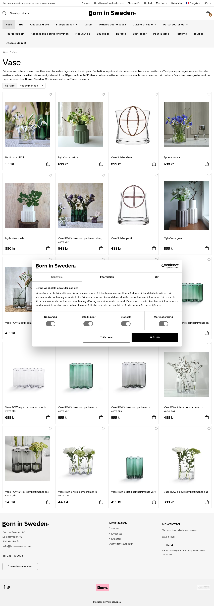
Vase (9, 24)
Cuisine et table (143, 24)
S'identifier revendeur (121, 543)
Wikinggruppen (113, 602)
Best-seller (140, 33)
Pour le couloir (15, 33)
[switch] (88, 323)
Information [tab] (107, 277)
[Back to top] (207, 601)
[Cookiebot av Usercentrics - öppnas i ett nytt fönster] (164, 265)
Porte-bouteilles (173, 24)
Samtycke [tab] (57, 277)
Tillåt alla (155, 337)
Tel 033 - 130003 (13, 555)
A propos (86, 3)
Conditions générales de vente (109, 3)
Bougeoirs (103, 33)
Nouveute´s (82, 33)
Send (169, 545)
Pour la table (161, 33)
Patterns (181, 33)
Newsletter (115, 538)
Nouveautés (134, 3)
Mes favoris (161, 3)
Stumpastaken (65, 24)
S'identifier (176, 3)
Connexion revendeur (20, 566)
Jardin (88, 24)
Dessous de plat (16, 43)
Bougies (198, 33)
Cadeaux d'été (39, 24)
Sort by (10, 85)
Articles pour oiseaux (112, 24)
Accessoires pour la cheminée (50, 33)
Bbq (21, 24)
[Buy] (48, 165)
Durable (121, 33)
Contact (148, 3)
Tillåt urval (106, 337)
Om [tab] (157, 277)
